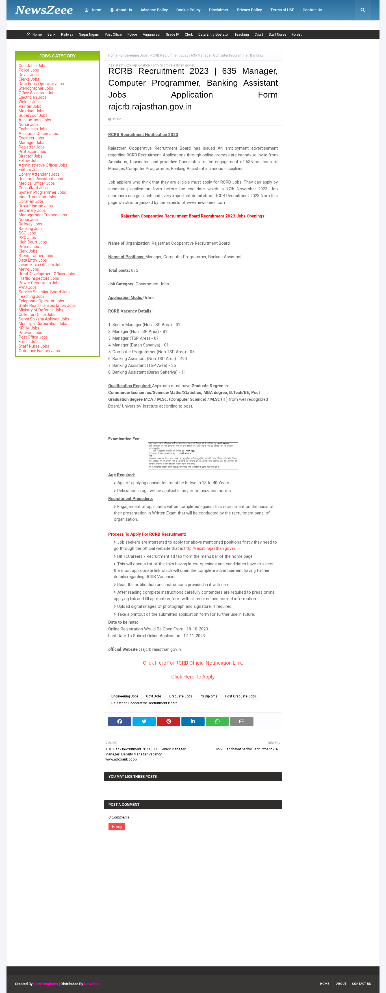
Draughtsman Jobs (36, 206)
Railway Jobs (30, 224)
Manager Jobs (31, 142)
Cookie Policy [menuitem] (188, 10)
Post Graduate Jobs (240, 696)
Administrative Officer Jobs (43, 165)
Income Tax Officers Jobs (41, 264)
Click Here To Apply (193, 677)
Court (259, 34)
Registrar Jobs (32, 147)
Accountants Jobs (35, 120)
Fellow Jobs (29, 160)
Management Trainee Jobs (43, 215)
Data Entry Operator (213, 34)
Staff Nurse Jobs (34, 346)
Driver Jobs (29, 74)
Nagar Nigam (89, 34)
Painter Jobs (30, 106)
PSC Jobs (27, 237)
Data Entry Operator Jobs (41, 83)
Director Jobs (30, 156)
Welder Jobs (30, 102)
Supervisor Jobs (33, 115)
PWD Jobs (28, 287)
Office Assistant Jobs (38, 93)
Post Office (113, 34)
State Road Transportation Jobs (47, 305)
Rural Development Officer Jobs (47, 274)
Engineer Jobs (31, 138)
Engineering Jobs (134, 55)
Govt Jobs (154, 696)
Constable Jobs (32, 65)
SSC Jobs (27, 233)
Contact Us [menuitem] (312, 10)
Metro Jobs (29, 269)
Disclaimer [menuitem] (218, 10)
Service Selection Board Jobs (45, 292)
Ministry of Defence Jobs (41, 310)
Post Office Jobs (33, 337)
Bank (51, 34)
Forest (297, 34)
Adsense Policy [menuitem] (154, 10)
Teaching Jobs (32, 296)
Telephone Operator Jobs (41, 301)
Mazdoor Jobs (31, 111)
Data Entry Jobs (33, 260)
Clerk (189, 34)
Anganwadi (151, 34)
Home (37, 34)
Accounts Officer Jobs (38, 133)
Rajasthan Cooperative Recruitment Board (144, 703)
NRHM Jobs (29, 328)
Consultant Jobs (33, 188)
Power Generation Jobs (39, 283)
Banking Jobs (31, 228)
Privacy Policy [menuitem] (249, 10)
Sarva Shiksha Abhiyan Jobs (44, 319)
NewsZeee (92, 984)
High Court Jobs (33, 242)
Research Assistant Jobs (41, 178)
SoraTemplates (45, 984)
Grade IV (172, 34)
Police (132, 34)
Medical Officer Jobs (37, 183)
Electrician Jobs (33, 97)
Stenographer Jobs (36, 88)
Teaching (242, 34)
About (341, 984)
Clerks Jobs (29, 79)
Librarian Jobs (31, 201)
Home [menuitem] (95, 10)
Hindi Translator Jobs (37, 197)
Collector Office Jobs (37, 314)
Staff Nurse (277, 34)
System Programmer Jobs (42, 192)
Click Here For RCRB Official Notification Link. (193, 663)
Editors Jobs (30, 169)
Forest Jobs (29, 341)
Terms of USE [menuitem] (282, 10)
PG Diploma (209, 696)
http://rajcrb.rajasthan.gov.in (209, 548)
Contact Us (361, 984)
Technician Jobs (33, 129)
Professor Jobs (32, 151)
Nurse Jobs (29, 124)
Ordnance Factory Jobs (39, 350)
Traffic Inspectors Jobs (39, 278)
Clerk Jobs (28, 251)
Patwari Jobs (30, 332)
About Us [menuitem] (124, 10)
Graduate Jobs (180, 696)
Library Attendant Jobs (39, 174)
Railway (67, 34)
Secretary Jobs (32, 210)
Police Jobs (29, 70)
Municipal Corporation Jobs (43, 323)
